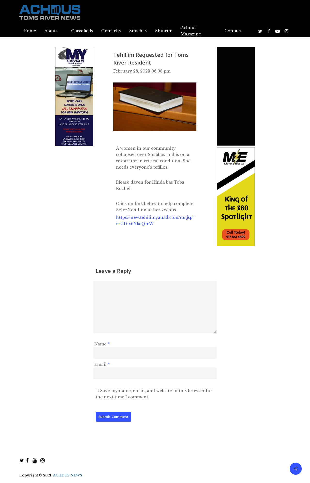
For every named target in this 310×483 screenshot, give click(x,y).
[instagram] (42, 460)
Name (102, 344)
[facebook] (27, 460)
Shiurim (163, 30)
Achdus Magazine (191, 30)
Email (102, 364)
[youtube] (34, 460)
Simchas (138, 30)
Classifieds (82, 30)
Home (29, 30)
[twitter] (21, 460)
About (50, 30)
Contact (233, 30)
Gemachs (111, 30)
